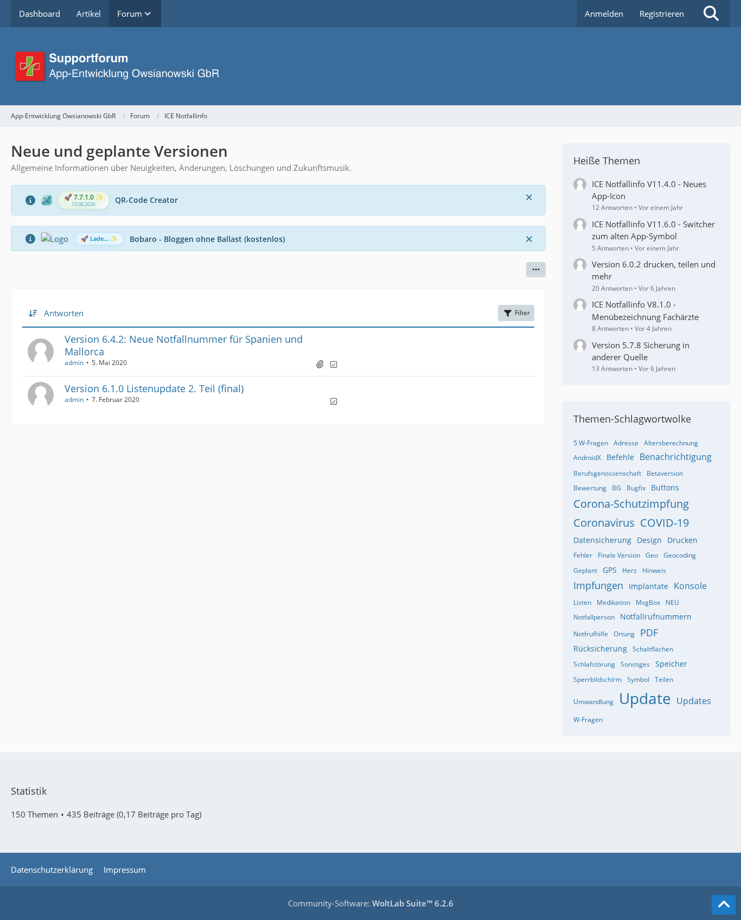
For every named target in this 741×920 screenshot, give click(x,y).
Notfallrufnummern (656, 616)
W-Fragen (588, 719)
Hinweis (654, 570)
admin (74, 362)
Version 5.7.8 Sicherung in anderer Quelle (640, 351)
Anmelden (604, 13)
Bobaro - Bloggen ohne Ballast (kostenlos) (207, 239)
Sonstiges (635, 664)
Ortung (624, 633)
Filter (522, 312)
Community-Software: (370, 903)
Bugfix (636, 488)
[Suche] (711, 13)
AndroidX (587, 457)
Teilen (664, 679)
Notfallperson (594, 617)
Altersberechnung (671, 443)
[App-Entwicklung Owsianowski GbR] (370, 66)
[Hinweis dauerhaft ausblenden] (528, 197)
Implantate (648, 586)
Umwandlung (593, 701)
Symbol (638, 679)
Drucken (682, 540)
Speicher (671, 664)
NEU (672, 602)
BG (616, 488)
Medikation (613, 602)
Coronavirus (604, 522)
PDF (649, 632)
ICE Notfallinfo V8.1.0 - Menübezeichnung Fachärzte (645, 310)
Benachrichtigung (676, 457)
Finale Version (619, 555)
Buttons (665, 487)
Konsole (690, 586)
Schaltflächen (653, 649)
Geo (652, 555)
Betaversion (665, 473)
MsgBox (648, 602)
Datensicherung (602, 540)
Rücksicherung (600, 648)
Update (645, 698)
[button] (536, 269)
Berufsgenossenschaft (607, 473)
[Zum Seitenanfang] (724, 905)
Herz (629, 570)
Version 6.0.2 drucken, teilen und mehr (654, 270)
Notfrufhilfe (590, 633)
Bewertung (589, 488)
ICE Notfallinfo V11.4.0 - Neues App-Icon (649, 189)
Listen (582, 602)
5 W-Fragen (590, 443)
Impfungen (598, 585)
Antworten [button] (64, 313)
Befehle (620, 457)
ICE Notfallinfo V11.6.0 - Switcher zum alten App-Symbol (653, 230)
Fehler (582, 555)
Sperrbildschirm (597, 679)
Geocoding (679, 555)
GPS (610, 570)
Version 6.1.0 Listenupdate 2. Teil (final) (154, 388)
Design (649, 540)
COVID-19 (664, 522)
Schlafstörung (594, 664)
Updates (693, 701)
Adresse (626, 443)
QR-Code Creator (146, 200)
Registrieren (662, 13)
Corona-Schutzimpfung (631, 503)
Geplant (585, 570)
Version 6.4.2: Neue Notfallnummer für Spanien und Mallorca (184, 345)
